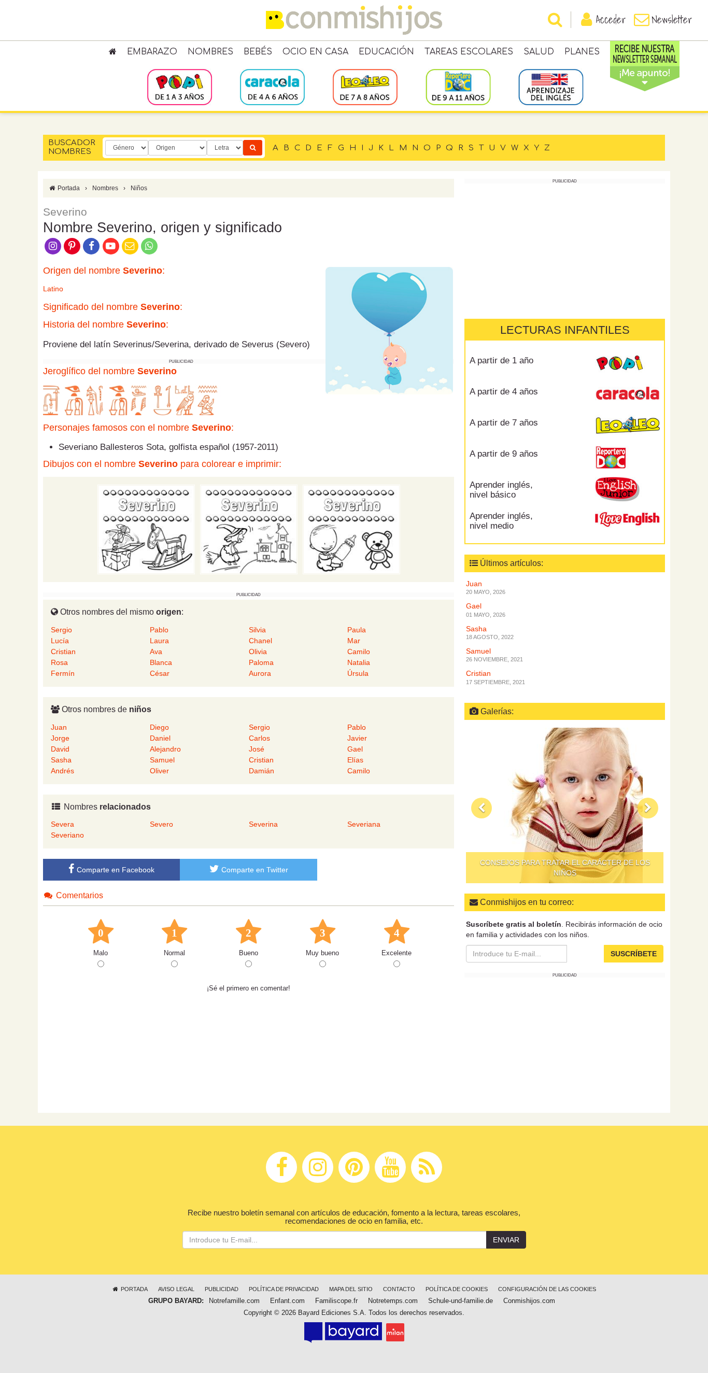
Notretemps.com (393, 1301)
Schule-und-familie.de (460, 1301)
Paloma (261, 662)
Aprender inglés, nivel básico (501, 490)
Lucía (60, 640)
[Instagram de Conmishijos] (52, 245)
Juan (59, 727)
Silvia (257, 630)
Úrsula (358, 673)
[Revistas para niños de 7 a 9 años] (365, 86)
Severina (263, 824)
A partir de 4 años (504, 392)
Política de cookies (457, 1289)
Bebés (258, 51)
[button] (481, 808)
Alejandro (165, 749)
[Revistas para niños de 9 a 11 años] (458, 86)
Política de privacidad (284, 1289)
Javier (357, 738)
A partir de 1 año (501, 360)
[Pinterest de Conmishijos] (71, 245)
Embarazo (152, 51)
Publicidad (221, 1289)
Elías (355, 760)
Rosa (59, 662)
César (159, 673)
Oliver (159, 771)
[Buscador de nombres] (252, 147)
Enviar (506, 1240)
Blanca (161, 662)
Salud (538, 51)
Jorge (60, 738)
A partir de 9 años (504, 454)
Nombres (210, 51)
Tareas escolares (468, 51)
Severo (161, 824)
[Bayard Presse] (343, 1332)
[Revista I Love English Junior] (627, 489)
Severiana (363, 824)
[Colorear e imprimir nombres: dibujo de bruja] (249, 529)
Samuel (162, 760)
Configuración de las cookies (547, 1289)
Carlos (259, 738)
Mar (353, 640)
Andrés (62, 771)
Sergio (61, 630)
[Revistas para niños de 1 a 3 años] (180, 86)
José (256, 749)
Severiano (67, 835)
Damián (261, 771)
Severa (62, 824)
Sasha (61, 760)
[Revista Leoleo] (627, 426)
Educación (386, 51)
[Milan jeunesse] (395, 1332)
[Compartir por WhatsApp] (149, 245)
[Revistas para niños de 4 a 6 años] (272, 86)
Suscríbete (634, 954)
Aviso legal (176, 1289)
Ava (156, 651)
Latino (53, 289)
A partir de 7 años (504, 423)
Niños (139, 188)
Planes (582, 51)
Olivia (258, 651)
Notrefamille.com (234, 1301)
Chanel (260, 640)
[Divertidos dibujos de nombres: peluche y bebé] (351, 529)
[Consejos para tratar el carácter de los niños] (564, 805)
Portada (68, 188)
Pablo (159, 630)
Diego (159, 727)
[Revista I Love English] (627, 520)
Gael (355, 749)
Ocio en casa (315, 51)
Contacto (399, 1289)
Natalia (358, 662)
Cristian (63, 651)
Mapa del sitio (351, 1289)
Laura (159, 640)
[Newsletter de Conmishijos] (129, 245)
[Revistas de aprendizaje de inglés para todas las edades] (551, 86)
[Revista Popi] (627, 364)
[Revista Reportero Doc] (627, 458)
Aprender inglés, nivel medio (501, 521)
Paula (356, 630)
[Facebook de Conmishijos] (91, 245)
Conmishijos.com (529, 1301)
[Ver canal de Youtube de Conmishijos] (110, 245)
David (60, 749)
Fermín (63, 673)
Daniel (160, 738)
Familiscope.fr (336, 1301)
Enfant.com (287, 1301)
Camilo (358, 651)
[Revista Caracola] (627, 395)
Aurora (260, 673)
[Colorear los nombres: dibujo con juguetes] (146, 529)
